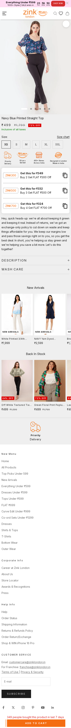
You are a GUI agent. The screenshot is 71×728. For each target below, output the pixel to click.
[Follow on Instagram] (23, 707)
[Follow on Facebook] (3, 707)
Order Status (9, 618)
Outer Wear (9, 549)
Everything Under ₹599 (16, 486)
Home (5, 461)
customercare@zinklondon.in (27, 662)
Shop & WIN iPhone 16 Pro (18, 643)
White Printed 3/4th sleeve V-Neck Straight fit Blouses (16, 339)
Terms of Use (10, 672)
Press (5, 592)
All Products (9, 467)
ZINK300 (10, 175)
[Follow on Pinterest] (33, 707)
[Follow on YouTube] (43, 707)
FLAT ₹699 (8, 505)
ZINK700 (10, 205)
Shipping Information (14, 624)
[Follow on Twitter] (13, 707)
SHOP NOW (58, 3)
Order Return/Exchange (16, 636)
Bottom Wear (10, 542)
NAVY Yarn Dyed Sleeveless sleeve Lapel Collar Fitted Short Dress (49, 339)
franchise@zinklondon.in (35, 667)
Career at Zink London (16, 567)
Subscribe (16, 693)
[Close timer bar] (67, 3)
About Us (7, 574)
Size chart (63, 136)
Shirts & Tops (10, 530)
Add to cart (36, 723)
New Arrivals (9, 479)
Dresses (7, 523)
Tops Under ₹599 (13, 498)
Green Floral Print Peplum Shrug (49, 405)
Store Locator (10, 580)
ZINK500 (10, 190)
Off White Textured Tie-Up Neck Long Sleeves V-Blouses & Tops (17, 405)
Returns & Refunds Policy (17, 630)
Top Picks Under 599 (15, 473)
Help (4, 611)
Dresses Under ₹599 (14, 492)
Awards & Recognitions (16, 586)
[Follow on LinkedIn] (53, 707)
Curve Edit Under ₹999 (16, 511)
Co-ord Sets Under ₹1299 (18, 517)
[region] (35, 431)
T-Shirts (6, 536)
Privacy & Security (32, 672)
